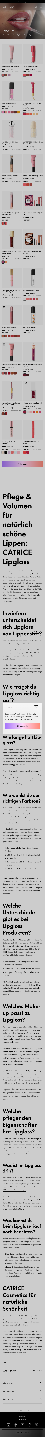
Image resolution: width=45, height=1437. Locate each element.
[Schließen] (36, 707)
